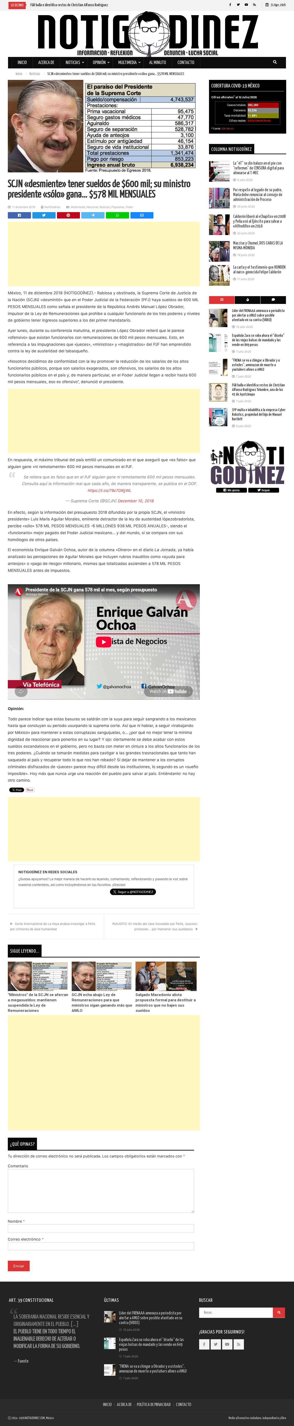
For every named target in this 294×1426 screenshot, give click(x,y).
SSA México (228, 128)
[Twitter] (238, 5)
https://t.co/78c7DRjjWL (110, 490)
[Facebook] (230, 5)
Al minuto (157, 62)
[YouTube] (246, 5)
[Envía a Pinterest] (68, 215)
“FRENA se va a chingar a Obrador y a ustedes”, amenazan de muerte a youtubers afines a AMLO (256, 365)
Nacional (92, 207)
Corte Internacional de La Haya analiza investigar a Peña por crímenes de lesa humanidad (52, 926)
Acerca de (46, 62)
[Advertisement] (104, 254)
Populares (117, 207)
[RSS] (254, 5)
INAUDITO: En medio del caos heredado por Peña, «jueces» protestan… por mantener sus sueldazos (155, 926)
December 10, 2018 (136, 501)
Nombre (16, 1221)
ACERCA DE (124, 1405)
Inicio (22, 62)
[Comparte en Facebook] (19, 215)
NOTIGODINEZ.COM (35, 1418)
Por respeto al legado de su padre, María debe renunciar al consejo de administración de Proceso (257, 195)
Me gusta (233, 490)
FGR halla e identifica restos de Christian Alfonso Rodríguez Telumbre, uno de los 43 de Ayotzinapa (258, 389)
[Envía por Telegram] (93, 215)
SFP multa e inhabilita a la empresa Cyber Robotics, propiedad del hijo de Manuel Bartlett (259, 414)
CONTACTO (183, 1405)
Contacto (186, 62)
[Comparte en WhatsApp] (117, 215)
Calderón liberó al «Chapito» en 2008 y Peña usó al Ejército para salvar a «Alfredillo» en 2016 (259, 221)
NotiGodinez (53, 207)
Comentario (18, 1166)
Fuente (23, 1361)
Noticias (73, 62)
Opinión (99, 62)
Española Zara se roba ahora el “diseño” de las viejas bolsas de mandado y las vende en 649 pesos (258, 340)
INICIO (107, 1405)
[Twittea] (44, 215)
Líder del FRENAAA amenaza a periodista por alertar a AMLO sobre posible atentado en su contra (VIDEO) (258, 315)
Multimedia (127, 62)
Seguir (265, 490)
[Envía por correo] (142, 215)
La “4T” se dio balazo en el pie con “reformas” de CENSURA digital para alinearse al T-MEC (258, 168)
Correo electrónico (26, 1239)
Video (129, 207)
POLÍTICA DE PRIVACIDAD (154, 1405)
